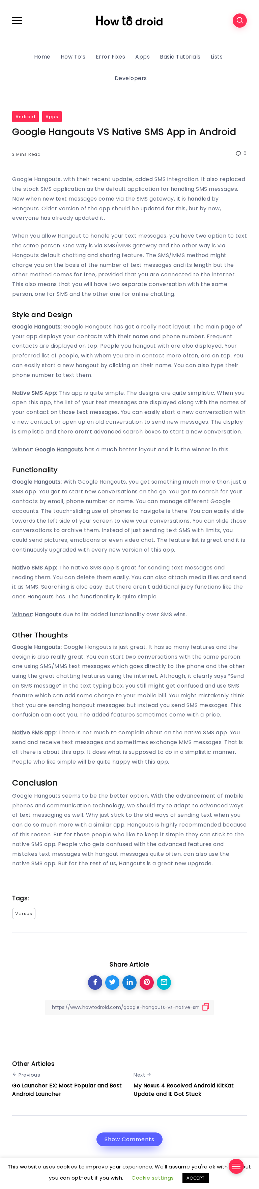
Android (25, 116)
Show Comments (129, 1139)
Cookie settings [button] (153, 1177)
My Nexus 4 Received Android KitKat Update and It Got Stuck (184, 1090)
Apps (52, 116)
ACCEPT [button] (195, 1178)
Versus (23, 913)
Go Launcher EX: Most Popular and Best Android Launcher (67, 1090)
